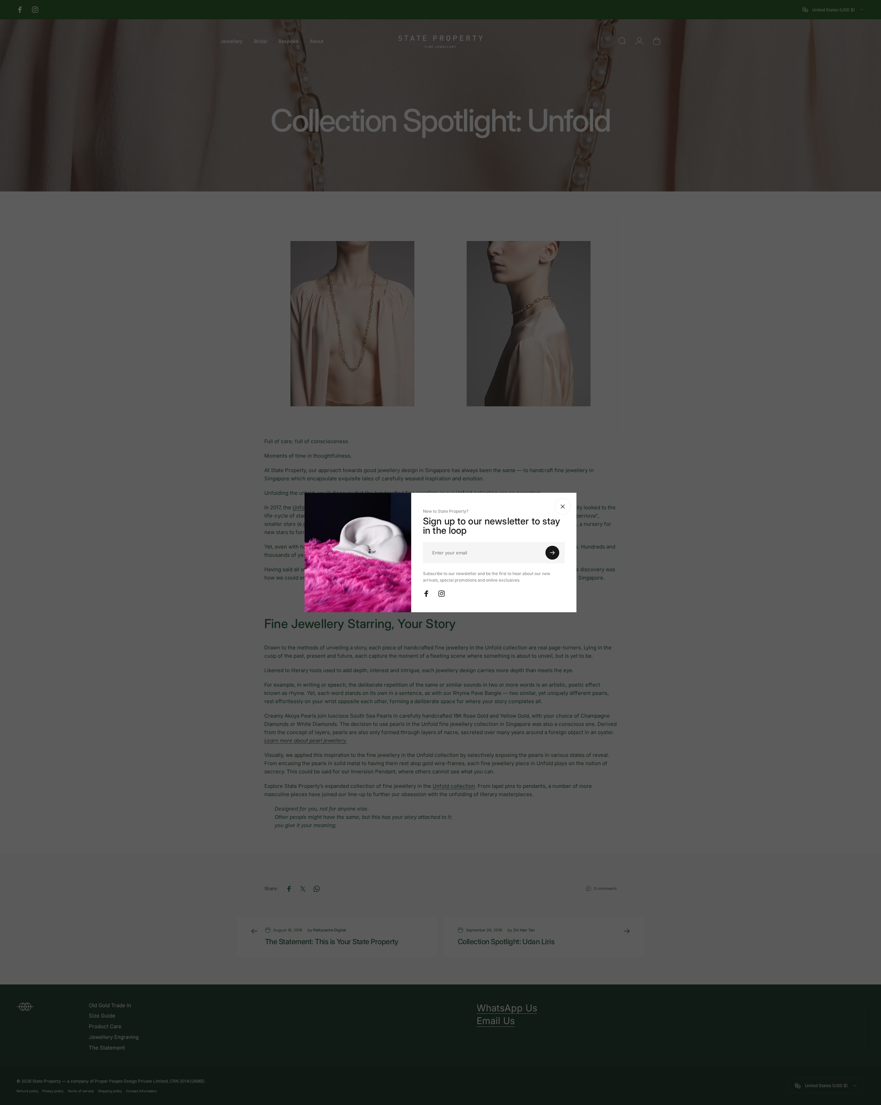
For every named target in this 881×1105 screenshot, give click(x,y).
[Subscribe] (552, 553)
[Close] (562, 506)
